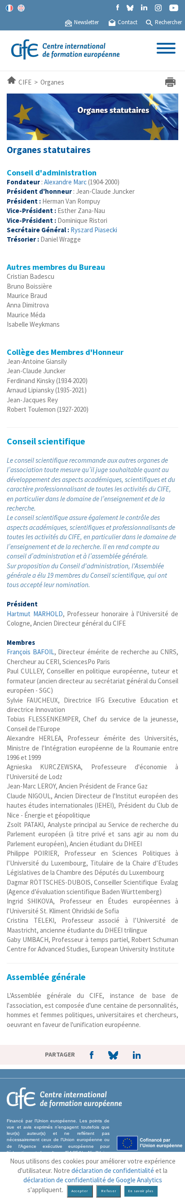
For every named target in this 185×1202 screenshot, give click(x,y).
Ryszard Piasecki (93, 230)
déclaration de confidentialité (112, 1170)
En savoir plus (141, 1191)
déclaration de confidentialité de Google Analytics (92, 1180)
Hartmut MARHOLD (35, 614)
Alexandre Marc (65, 182)
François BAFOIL (30, 652)
